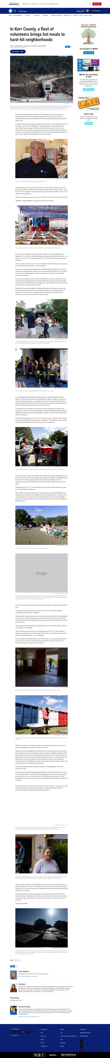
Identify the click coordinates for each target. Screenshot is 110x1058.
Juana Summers (19, 46)
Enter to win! (88, 114)
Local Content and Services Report (68, 1036)
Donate (97, 4)
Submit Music (67, 15)
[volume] (15, 11)
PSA (42, 1032)
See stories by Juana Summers (27, 976)
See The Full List (89, 90)
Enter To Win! (88, 15)
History (42, 1039)
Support (27, 15)
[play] (10, 11)
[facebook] (81, 1040)
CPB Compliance (84, 1036)
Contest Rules (44, 1046)
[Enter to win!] (89, 103)
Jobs (61, 1039)
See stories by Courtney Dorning (28, 1016)
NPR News (17, 960)
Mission (62, 1029)
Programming (17, 15)
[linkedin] (81, 1049)
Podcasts (37, 15)
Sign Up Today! (88, 53)
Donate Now (83, 1029)
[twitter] (81, 1046)
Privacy (42, 1042)
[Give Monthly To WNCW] (89, 34)
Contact (45, 15)
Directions (43, 1036)
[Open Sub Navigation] (23, 15)
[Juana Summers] (13, 974)
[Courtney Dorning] (13, 1010)
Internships (63, 1042)
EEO (61, 1032)
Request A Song (78, 15)
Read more (88, 123)
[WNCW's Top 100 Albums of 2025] (89, 65)
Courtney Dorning (41, 46)
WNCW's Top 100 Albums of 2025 (88, 76)
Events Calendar (56, 15)
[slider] (17, 11)
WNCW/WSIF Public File (85, 1032)
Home (10, 15)
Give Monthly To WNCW (89, 49)
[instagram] (81, 1043)
